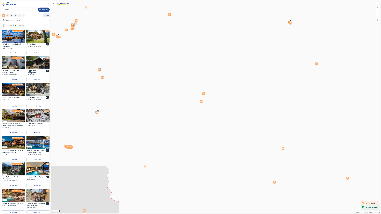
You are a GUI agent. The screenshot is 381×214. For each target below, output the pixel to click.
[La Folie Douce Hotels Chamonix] (13, 168)
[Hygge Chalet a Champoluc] (38, 62)
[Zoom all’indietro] (377, 15)
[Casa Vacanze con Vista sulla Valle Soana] (38, 195)
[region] (215, 107)
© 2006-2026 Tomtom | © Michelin (365, 212)
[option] (3, 15)
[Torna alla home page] (9, 4)
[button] (316, 64)
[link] (370, 203)
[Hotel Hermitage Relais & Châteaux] (13, 36)
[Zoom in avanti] (377, 12)
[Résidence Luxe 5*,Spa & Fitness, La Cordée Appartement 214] (38, 142)
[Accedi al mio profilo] (377, 3)
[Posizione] (377, 20)
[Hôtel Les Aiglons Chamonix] (13, 195)
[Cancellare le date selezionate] (48, 20)
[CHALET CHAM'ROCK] (38, 115)
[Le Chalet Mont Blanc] (38, 168)
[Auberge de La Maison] (13, 89)
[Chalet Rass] (38, 36)
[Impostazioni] (377, 8)
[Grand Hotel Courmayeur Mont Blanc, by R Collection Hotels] (13, 115)
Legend (377, 212)
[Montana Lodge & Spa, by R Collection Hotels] (13, 142)
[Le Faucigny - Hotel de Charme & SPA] (13, 62)
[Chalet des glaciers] (38, 89)
